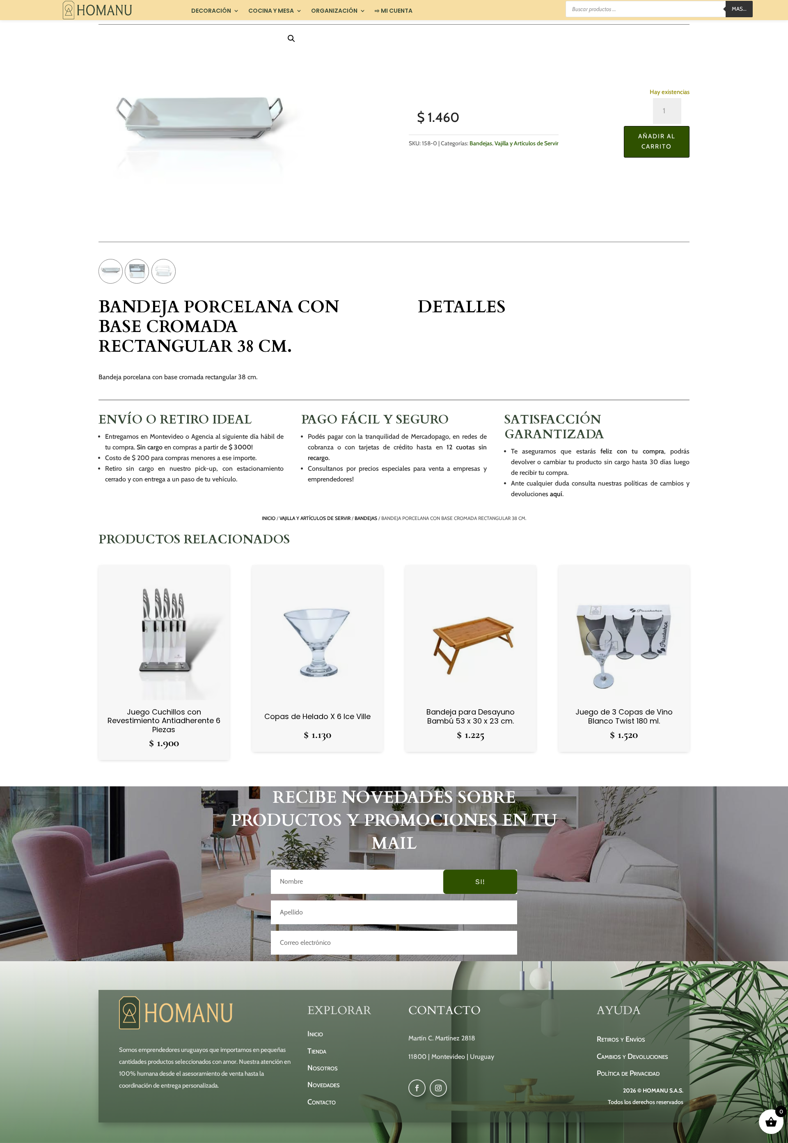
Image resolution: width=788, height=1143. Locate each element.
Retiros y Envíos (621, 1039)
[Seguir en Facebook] (417, 1088)
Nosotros (322, 1067)
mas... (739, 8)
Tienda (316, 1051)
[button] (291, 38)
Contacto (321, 1101)
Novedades (323, 1084)
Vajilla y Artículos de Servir (527, 143)
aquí (556, 494)
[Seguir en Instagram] (438, 1088)
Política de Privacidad (628, 1073)
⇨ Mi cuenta (393, 11)
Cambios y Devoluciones (632, 1056)
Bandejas (481, 143)
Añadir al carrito (657, 142)
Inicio (268, 518)
